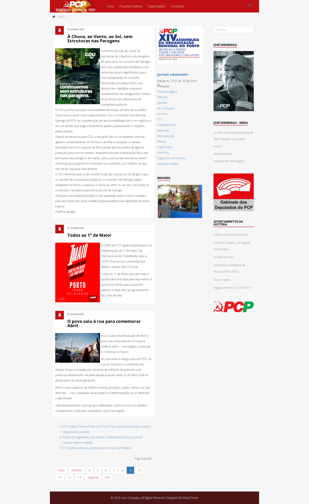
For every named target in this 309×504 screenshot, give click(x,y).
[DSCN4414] (180, 201)
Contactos (177, 6)
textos (218, 146)
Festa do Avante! (167, 164)
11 (59, 477)
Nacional (163, 130)
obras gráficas (223, 154)
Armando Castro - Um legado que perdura (232, 246)
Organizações (156, 6)
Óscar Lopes (222, 280)
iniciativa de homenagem (229, 161)
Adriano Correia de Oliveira (231, 235)
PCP (160, 119)
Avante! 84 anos (224, 257)
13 (79, 477)
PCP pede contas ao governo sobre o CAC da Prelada (96, 448)
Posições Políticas (130, 6)
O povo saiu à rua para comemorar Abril (104, 323)
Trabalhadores (166, 125)
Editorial (162, 97)
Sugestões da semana (171, 158)
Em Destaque (165, 108)
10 (139, 470)
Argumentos (165, 147)
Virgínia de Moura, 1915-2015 (232, 288)
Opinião (162, 103)
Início (110, 6)
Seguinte (93, 477)
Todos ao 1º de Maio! (89, 235)
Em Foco (162, 114)
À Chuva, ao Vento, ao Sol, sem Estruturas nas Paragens (100, 38)
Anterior (77, 470)
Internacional (165, 136)
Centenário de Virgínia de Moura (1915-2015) (229, 268)
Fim (107, 477)
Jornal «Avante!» (172, 74)
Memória (163, 153)
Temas (161, 141)
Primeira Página (167, 92)
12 (69, 477)
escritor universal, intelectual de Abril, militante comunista (233, 136)
